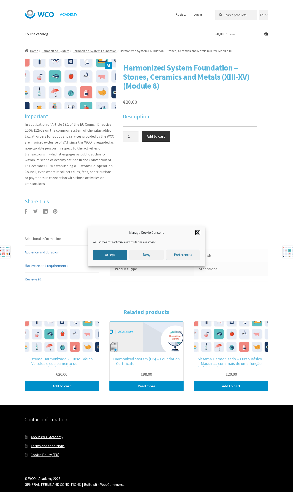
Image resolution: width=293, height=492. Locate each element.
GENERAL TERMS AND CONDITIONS (53, 484)
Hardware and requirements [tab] (46, 265)
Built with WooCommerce (104, 484)
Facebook (25, 211)
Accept (110, 255)
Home (34, 51)
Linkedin (45, 211)
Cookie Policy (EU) (45, 454)
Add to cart (156, 136)
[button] (197, 232)
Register (182, 14)
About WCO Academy (47, 437)
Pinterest (55, 211)
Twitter (35, 211)
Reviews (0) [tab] (33, 279)
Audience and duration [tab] (42, 252)
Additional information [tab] (43, 238)
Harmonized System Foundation (95, 51)
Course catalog (36, 34)
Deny (146, 255)
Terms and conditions (48, 445)
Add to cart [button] (62, 386)
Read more (146, 386)
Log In (198, 14)
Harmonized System (55, 51)
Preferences (183, 255)
